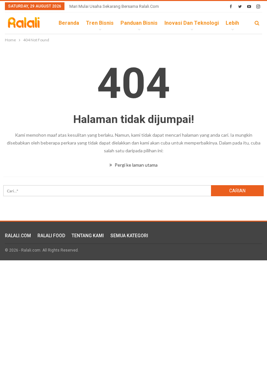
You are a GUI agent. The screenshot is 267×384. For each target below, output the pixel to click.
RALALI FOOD (51, 235)
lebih (232, 23)
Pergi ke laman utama (136, 165)
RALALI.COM (18, 235)
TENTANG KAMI (88, 235)
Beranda (69, 23)
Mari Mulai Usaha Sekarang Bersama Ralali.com (114, 6)
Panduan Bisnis (139, 23)
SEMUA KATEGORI (129, 235)
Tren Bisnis (100, 23)
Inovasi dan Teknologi (191, 23)
